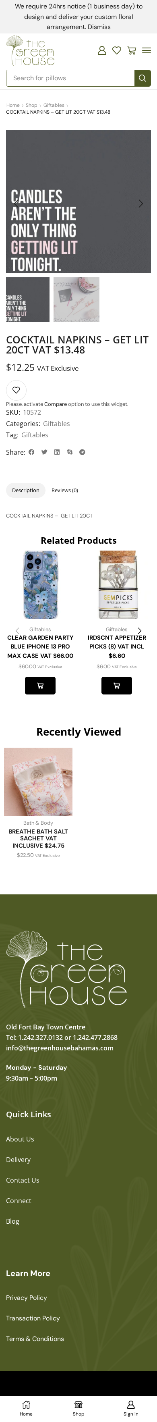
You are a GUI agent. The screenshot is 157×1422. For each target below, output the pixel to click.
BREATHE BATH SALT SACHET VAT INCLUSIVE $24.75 (38, 838)
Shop (31, 105)
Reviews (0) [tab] (65, 490)
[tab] (25, 490)
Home (13, 105)
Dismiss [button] (99, 27)
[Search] (142, 78)
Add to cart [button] (40, 685)
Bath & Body (38, 822)
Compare (55, 404)
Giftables (53, 105)
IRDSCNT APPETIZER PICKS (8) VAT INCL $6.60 (117, 646)
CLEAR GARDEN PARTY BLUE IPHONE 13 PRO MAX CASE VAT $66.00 (40, 646)
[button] (101, 50)
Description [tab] (25, 490)
